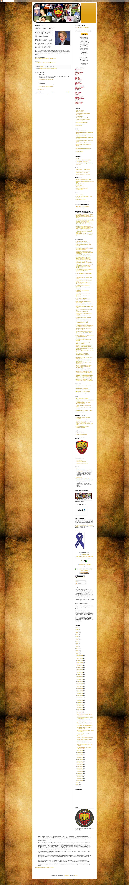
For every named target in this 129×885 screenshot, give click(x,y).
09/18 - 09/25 (80, 679)
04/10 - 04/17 (80, 755)
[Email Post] (45, 66)
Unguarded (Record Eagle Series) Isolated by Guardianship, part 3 (84, 249)
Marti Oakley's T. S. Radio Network (83, 169)
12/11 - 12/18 (80, 658)
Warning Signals (79, 111)
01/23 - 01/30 (80, 775)
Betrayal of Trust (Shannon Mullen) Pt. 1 (84, 346)
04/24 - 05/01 (80, 752)
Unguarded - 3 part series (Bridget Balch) (84, 264)
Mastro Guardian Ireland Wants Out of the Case (45, 58)
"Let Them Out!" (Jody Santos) (82, 388)
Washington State (53, 68)
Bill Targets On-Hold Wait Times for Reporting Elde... (84, 748)
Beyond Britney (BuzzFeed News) (83, 342)
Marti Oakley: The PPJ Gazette (82, 311)
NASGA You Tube (79, 151)
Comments (79, 583)
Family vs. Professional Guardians (83, 119)
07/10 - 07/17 (80, 697)
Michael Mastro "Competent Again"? (84, 739)
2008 (77, 786)
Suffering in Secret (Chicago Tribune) (83, 299)
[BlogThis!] (49, 66)
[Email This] (48, 66)
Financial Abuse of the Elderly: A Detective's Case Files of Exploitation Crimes (85, 333)
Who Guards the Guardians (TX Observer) (84, 247)
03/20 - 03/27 (80, 761)
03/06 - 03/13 (80, 764)
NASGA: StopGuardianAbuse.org (83, 27)
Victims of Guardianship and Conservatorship (81, 189)
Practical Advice (79, 114)
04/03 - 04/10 (80, 757)
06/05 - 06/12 (80, 705)
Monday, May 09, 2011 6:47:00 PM (46, 86)
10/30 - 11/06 (80, 669)
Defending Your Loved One (81, 338)
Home (53, 91)
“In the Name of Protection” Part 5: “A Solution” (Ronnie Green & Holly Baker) (84, 369)
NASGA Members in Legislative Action (83, 148)
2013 (77, 650)
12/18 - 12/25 (80, 657)
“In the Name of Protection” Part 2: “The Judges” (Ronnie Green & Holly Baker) (84, 377)
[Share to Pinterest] (53, 66)
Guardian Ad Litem (46, 68)
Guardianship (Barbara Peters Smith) (83, 328)
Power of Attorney (79, 116)
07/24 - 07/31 (80, 693)
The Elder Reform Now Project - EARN (84, 196)
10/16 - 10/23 (80, 672)
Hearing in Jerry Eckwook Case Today (85, 737)
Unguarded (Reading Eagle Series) (83, 261)
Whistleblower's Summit (81, 199)
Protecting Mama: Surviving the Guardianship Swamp (82, 427)
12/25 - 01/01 (80, 655)
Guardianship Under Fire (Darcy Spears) (84, 410)
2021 (77, 636)
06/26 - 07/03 (80, 700)
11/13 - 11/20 (80, 665)
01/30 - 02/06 (80, 773)
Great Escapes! (79, 125)
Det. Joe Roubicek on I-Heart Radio (83, 174)
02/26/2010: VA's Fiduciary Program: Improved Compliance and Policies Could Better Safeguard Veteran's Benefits (84, 227)
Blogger (75, 875)
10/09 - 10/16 (80, 674)
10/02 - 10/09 (80, 676)
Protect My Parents (80, 186)
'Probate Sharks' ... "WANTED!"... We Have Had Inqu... (84, 721)
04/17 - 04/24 (80, 754)
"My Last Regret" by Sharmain (82, 208)
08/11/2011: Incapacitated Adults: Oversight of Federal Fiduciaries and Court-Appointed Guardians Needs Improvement (85, 220)
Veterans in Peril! (79, 120)
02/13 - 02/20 (80, 769)
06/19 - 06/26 (80, 702)
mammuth (67, 875)
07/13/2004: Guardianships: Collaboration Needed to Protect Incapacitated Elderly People (84, 235)
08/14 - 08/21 (80, 688)
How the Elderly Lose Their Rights (83, 315)
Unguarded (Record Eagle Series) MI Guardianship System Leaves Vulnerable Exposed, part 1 (84, 252)
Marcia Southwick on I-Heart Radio (83, 171)
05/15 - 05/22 (80, 711)
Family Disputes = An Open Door (82, 117)
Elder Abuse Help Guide (81, 461)
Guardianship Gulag (80, 183)
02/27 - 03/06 (80, 766)
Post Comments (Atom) (45, 94)
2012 (77, 652)
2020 (77, 638)
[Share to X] (51, 66)
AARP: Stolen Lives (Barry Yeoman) (83, 356)
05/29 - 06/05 (80, 707)
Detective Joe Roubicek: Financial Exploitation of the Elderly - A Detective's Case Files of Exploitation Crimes (84, 421)
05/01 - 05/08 (80, 750)
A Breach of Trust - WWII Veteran (82, 201)
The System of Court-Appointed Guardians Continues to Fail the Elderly (84, 270)
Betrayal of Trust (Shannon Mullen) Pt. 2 (84, 345)
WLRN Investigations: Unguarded (83, 242)
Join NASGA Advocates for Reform (83, 150)
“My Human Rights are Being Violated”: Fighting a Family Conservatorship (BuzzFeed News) (84, 366)
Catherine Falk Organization (81, 161)
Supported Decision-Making (81, 122)
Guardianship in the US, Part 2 (82, 324)
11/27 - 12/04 (80, 662)
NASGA (77, 158)
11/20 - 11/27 (80, 664)
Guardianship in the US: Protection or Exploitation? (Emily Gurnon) (83, 321)
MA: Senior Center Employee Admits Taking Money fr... (84, 728)
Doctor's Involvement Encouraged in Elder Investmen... (84, 723)
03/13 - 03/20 (80, 762)
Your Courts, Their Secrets (81, 241)
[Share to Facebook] (52, 66)
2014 (77, 648)
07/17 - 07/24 (80, 695)
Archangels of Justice (80, 432)
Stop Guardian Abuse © (81, 130)
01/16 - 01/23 (80, 776)
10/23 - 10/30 (80, 670)
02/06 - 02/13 (80, 771)
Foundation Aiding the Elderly (82, 463)
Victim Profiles (79, 146)
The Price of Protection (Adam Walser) (84, 273)
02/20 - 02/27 (80, 768)
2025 (77, 629)
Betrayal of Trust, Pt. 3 (80, 343)
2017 (77, 643)
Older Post (68, 91)
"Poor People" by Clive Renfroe (82, 206)
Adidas (84, 525)
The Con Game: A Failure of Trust (82, 298)
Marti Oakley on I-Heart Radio (82, 172)
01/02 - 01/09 (80, 780)
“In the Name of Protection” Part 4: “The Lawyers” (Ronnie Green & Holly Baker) (84, 372)
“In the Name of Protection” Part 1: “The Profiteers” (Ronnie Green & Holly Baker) (84, 380)
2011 (77, 653)
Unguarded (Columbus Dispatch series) (84, 262)
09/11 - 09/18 (80, 681)
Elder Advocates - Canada (81, 434)
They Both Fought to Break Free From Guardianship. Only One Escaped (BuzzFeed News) (83, 266)
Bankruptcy (41, 68)
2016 (77, 645)
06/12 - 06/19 (80, 704)
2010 (77, 782)
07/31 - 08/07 (80, 691)
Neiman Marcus (80, 525)
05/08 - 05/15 (80, 712)
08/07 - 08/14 (80, 690)
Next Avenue (79, 468)
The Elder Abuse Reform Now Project (83, 160)
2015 (77, 646)
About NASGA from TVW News (82, 398)
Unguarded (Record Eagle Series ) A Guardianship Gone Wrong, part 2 (83, 255)
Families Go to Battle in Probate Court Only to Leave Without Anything (84, 336)
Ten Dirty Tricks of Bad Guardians (83, 113)
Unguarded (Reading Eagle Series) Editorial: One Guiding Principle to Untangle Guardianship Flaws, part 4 (83, 258)
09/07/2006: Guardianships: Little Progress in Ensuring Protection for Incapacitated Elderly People (84, 231)
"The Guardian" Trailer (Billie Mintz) (83, 393)
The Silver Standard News (81, 271)
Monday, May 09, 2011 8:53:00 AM (46, 79)
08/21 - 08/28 (80, 686)
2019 (77, 639)
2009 (77, 784)
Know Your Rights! (80, 110)
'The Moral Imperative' (81, 735)
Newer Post (38, 91)
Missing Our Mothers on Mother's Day (84, 742)
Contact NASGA (79, 153)
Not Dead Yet (79, 477)
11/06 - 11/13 (80, 667)
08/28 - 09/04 (80, 685)
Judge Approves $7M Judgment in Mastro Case (45, 62)
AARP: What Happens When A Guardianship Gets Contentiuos (82, 354)
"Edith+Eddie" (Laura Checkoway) (83, 391)
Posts (78, 581)
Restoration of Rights (80, 123)
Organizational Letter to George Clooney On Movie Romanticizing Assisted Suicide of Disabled (84, 480)
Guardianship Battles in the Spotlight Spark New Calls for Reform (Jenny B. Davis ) (84, 326)
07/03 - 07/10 (80, 698)
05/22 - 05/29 (80, 709)
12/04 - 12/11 (80, 660)
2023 (77, 632)
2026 (77, 627)
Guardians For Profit (80, 329)
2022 (77, 634)
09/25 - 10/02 (80, 677)
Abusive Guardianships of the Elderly (83, 179)
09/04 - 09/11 (80, 683)
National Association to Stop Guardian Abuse (44, 867)
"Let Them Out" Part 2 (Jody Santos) (83, 390)
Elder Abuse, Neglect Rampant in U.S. (85, 725)
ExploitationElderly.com (81, 197)
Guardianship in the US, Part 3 (82, 322)
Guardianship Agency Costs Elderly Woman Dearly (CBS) (83, 403)
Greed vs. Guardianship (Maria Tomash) (84, 331)
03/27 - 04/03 (80, 759)
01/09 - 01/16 (80, 778)
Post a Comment (40, 89)
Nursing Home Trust (80, 411)
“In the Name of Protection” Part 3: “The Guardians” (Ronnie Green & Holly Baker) (84, 375)
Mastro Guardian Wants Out (82, 741)
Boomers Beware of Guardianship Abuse (84, 142)
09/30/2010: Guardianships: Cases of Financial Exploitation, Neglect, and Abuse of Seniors (84, 223)
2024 (77, 631)
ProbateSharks (79, 185)
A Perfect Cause (79, 460)
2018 (77, 641)
